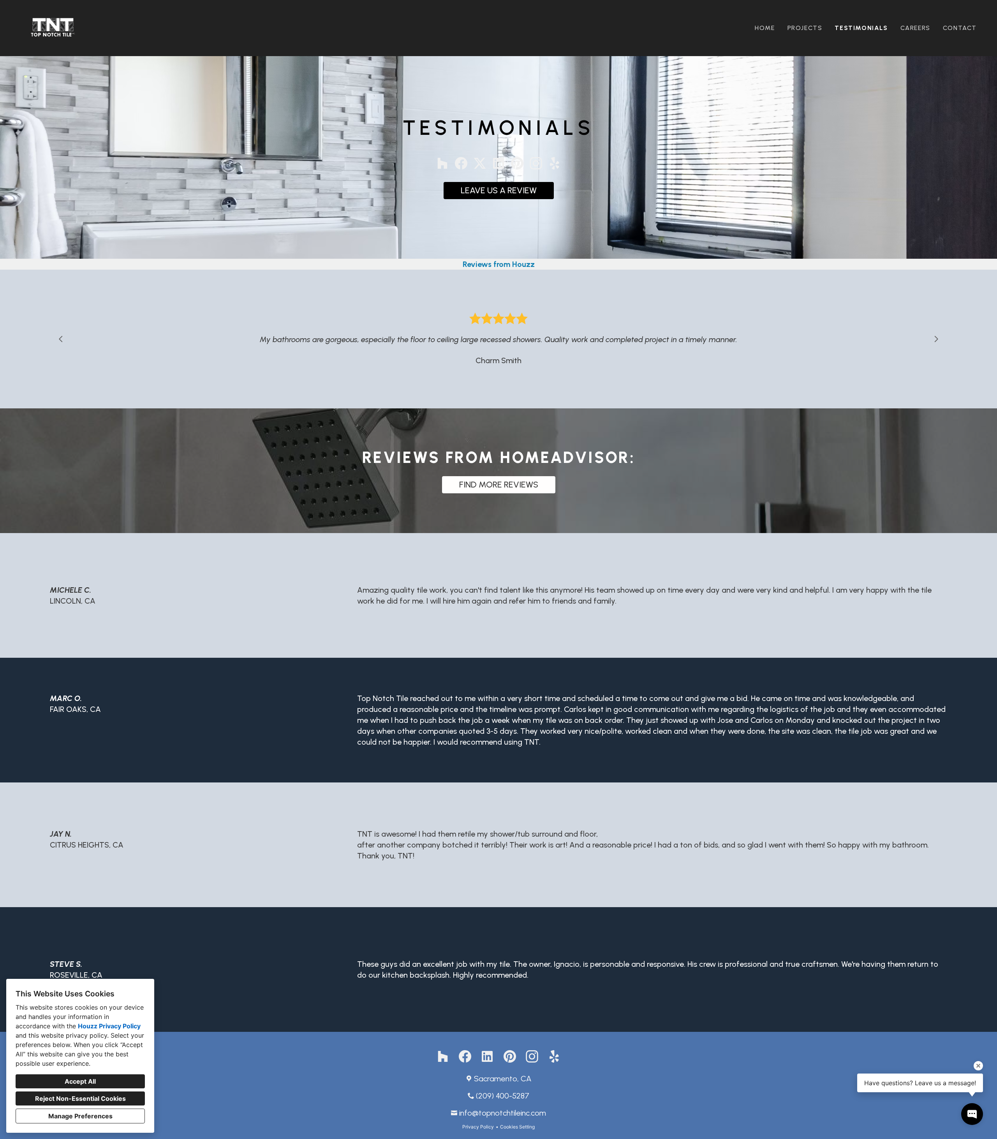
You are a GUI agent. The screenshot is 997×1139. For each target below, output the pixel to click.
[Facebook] (461, 163)
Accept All (80, 1081)
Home (765, 28)
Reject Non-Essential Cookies (80, 1098)
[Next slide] (936, 339)
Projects (805, 28)
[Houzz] (442, 163)
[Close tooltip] (978, 1065)
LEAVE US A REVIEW (499, 190)
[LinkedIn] (498, 163)
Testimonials (861, 28)
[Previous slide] (61, 339)
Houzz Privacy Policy (109, 1026)
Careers (915, 28)
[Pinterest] (517, 163)
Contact (960, 28)
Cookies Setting (517, 1127)
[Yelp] (554, 163)
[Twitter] (480, 163)
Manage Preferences (80, 1116)
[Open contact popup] (972, 1114)
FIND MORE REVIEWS (498, 484)
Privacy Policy (478, 1127)
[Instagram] (536, 163)
